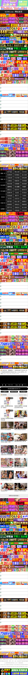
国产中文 (9, 207)
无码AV (3, 197)
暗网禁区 (9, 204)
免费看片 (3, 209)
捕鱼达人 (9, 189)
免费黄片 (24, 201)
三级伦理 (9, 177)
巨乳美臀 (24, 177)
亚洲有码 (9, 174)
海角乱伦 (17, 204)
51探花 (24, 195)
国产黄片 (9, 201)
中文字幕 (17, 177)
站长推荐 (3, 185)
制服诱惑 (24, 204)
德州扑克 (24, 189)
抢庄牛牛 (17, 189)
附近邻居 (9, 183)
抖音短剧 (9, 195)
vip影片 (5, 391)
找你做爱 (24, 183)
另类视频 (24, 180)
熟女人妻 (17, 201)
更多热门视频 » (23, 395)
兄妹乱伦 (17, 207)
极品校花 (9, 210)
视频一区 (3, 173)
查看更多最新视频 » (14, 495)
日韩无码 (24, 210)
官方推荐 (3, 191)
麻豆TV (17, 195)
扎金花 (17, 192)
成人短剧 (24, 207)
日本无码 (24, 171)
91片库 (10, 198)
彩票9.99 (9, 192)
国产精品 (9, 171)
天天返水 (24, 192)
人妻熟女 (9, 180)
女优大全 (17, 198)
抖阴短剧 (17, 210)
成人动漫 (24, 174)
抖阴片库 (3, 203)
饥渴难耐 (17, 183)
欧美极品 (17, 174)
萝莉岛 (24, 198)
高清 (17, 385)
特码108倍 (14, 391)
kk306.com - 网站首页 (13, 12)
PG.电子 (23, 391)
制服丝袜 (17, 180)
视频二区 (3, 179)
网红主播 (17, 171)
